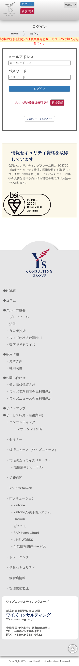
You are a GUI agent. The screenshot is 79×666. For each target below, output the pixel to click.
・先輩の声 (14, 361)
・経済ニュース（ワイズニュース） (32, 450)
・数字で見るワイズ (20, 345)
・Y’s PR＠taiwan (19, 488)
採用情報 (12, 354)
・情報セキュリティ (20, 567)
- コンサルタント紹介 (27, 429)
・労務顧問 (14, 477)
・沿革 (11, 324)
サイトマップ (16, 408)
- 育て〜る (19, 526)
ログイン (27, 4)
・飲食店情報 (16, 578)
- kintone (18, 505)
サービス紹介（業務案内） (25, 415)
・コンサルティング (20, 422)
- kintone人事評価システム (31, 512)
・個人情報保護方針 (20, 385)
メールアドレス (21, 57)
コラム (11, 300)
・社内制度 (14, 368)
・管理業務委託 (17, 588)
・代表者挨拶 (16, 331)
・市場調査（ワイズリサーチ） (28, 460)
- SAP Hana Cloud (25, 533)
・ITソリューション (20, 498)
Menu (69, 4)
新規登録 (27, 11)
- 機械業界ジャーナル (27, 467)
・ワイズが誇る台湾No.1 (24, 338)
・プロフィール (17, 317)
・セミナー (14, 439)
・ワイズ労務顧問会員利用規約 (28, 392)
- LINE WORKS (22, 540)
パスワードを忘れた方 (39, 118)
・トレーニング (17, 557)
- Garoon (18, 519)
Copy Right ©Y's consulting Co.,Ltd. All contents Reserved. (39, 661)
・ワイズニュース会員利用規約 (28, 398)
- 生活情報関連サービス (28, 546)
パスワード (17, 71)
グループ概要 (16, 310)
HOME (14, 33)
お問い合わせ (16, 378)
